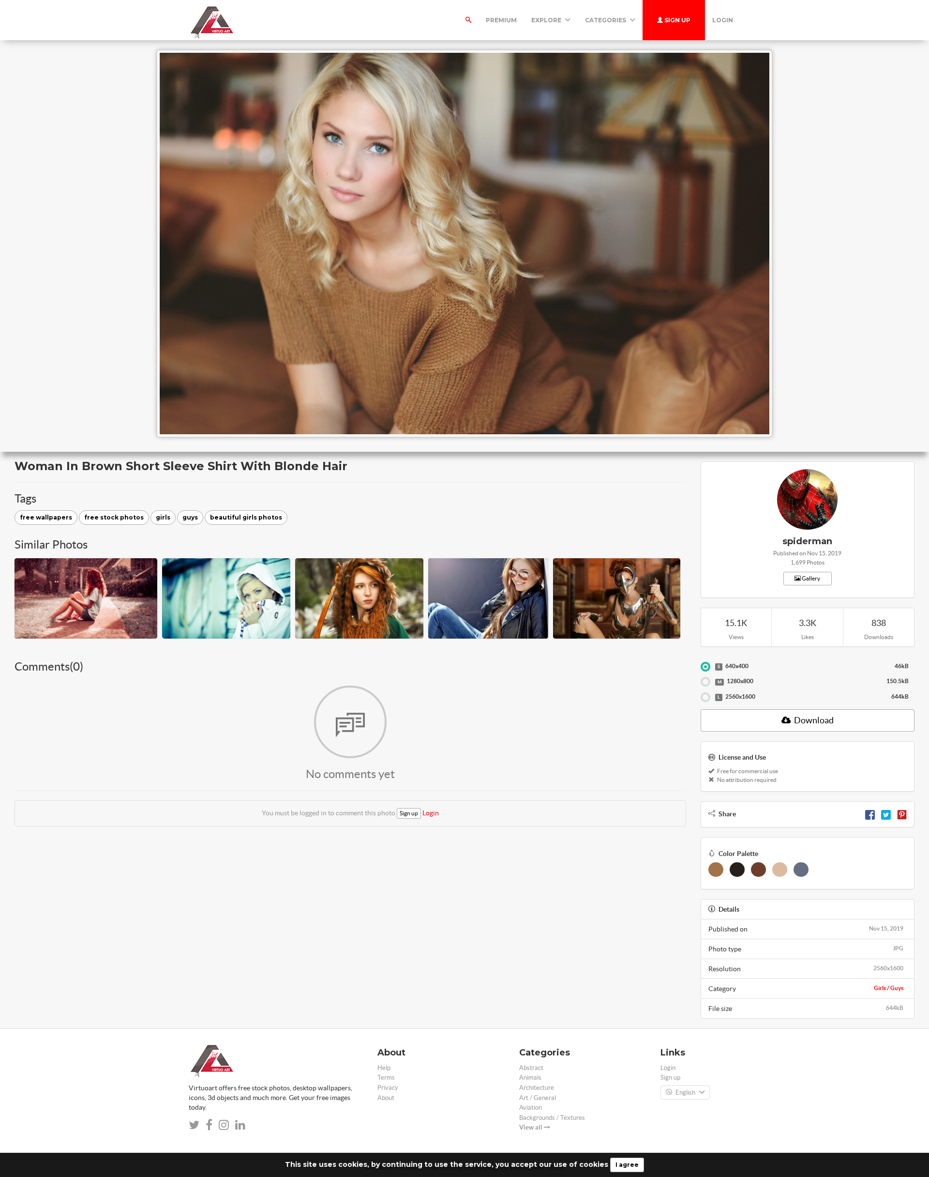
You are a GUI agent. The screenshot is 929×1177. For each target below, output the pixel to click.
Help (383, 1067)
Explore (547, 20)
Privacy (387, 1087)
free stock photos (114, 517)
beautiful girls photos (246, 517)
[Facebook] (870, 814)
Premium (501, 20)
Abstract (531, 1067)
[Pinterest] (902, 814)
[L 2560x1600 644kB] (705, 697)
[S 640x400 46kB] (705, 667)
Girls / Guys (888, 988)
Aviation (530, 1107)
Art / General (537, 1097)
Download (813, 720)
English (685, 1092)
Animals (530, 1077)
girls (163, 517)
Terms (386, 1077)
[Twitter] (886, 814)
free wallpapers (46, 517)
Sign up (676, 20)
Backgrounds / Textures (552, 1117)
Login (722, 20)
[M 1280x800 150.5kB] (705, 682)
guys (190, 517)
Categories (606, 20)
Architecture (536, 1087)
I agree (627, 1164)
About (385, 1097)
